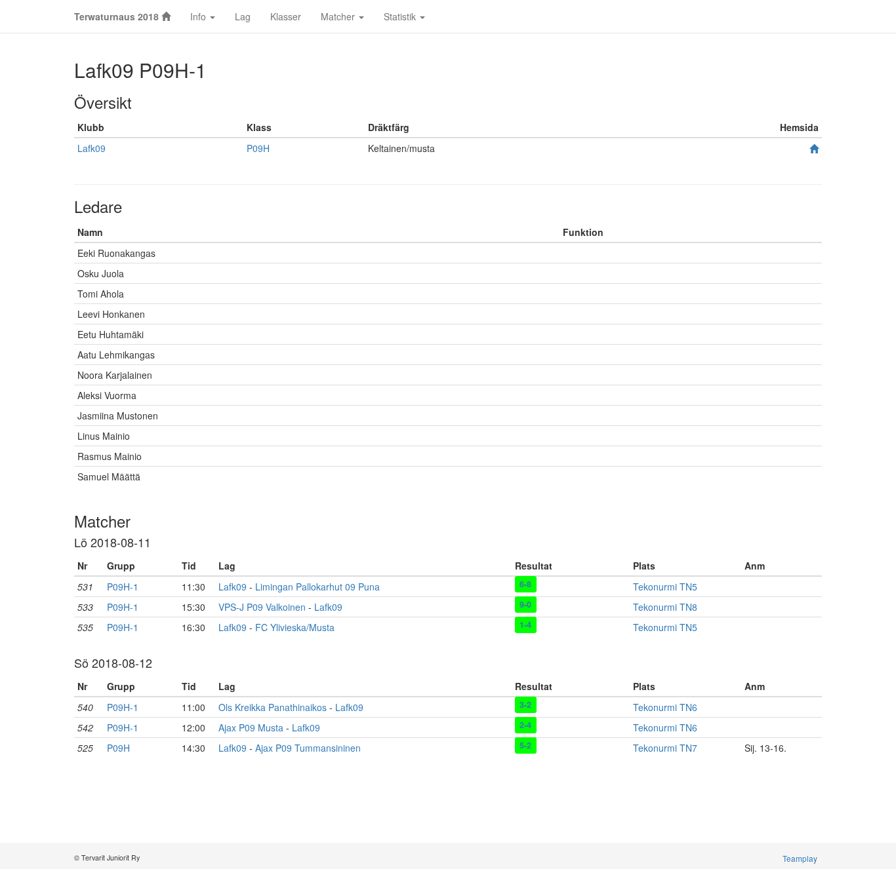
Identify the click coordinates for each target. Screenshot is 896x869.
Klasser (285, 16)
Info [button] (199, 16)
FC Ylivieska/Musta (295, 627)
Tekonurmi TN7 (665, 747)
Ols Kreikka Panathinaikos (272, 707)
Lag (243, 16)
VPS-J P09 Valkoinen (262, 606)
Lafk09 (91, 148)
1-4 (525, 624)
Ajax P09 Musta (250, 727)
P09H (258, 148)
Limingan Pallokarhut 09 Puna (317, 586)
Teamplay (800, 858)
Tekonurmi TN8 (665, 606)
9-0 (525, 604)
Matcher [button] (339, 16)
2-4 (525, 725)
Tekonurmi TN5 (665, 586)
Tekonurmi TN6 (665, 707)
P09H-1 (122, 586)
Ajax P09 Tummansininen (308, 747)
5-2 (525, 745)
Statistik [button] (401, 16)
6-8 (525, 584)
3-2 (525, 704)
